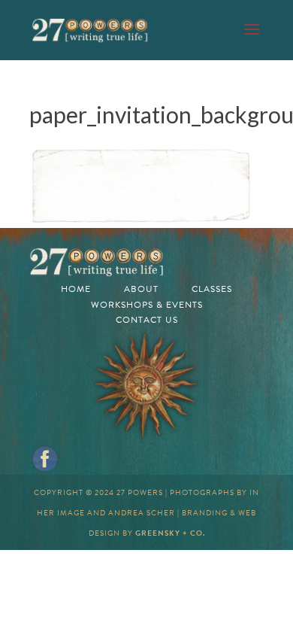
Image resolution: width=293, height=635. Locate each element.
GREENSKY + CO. (170, 533)
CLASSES (212, 289)
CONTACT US (147, 320)
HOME (76, 289)
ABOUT (141, 289)
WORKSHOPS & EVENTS (147, 304)
